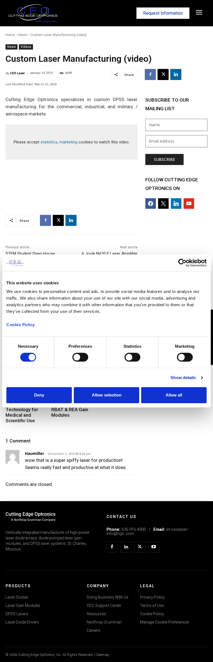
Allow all (174, 395)
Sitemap (102, 655)
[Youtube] (153, 547)
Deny (39, 395)
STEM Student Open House (30, 253)
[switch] (80, 357)
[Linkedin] (175, 74)
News (22, 35)
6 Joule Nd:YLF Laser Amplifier (110, 253)
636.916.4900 (133, 529)
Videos (26, 47)
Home (10, 35)
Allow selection (106, 395)
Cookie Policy (20, 324)
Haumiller (34, 453)
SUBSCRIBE (164, 159)
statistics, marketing (58, 142)
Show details (183, 377)
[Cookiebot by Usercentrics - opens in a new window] (182, 263)
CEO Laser (17, 73)
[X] (163, 74)
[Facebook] (150, 74)
